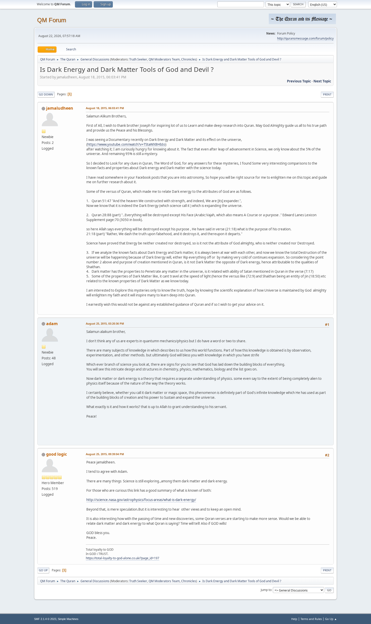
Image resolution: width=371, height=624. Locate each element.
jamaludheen (59, 108)
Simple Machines (68, 618)
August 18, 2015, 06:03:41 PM (105, 108)
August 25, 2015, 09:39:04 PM (105, 454)
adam (52, 323)
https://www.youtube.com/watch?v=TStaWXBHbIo (126, 144)
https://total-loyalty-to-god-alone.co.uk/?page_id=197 (122, 558)
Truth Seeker (138, 59)
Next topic (322, 81)
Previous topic (299, 81)
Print (327, 94)
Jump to (266, 590)
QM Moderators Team (164, 59)
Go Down (46, 94)
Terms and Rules (311, 619)
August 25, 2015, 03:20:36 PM (105, 323)
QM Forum (51, 20)
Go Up (43, 570)
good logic (56, 454)
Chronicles (188, 59)
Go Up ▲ (331, 619)
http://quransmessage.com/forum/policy (305, 38)
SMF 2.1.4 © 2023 (45, 618)
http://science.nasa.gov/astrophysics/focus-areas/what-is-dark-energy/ (141, 499)
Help (294, 619)
